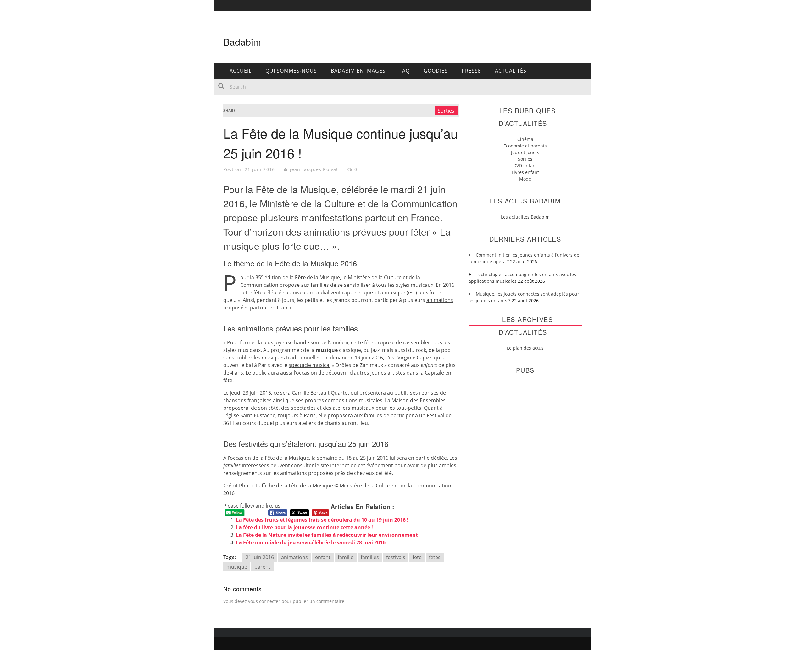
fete (417, 557)
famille (345, 557)
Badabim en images (358, 70)
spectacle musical (309, 365)
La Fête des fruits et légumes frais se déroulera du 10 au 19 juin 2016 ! (322, 519)
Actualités (510, 70)
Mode (525, 179)
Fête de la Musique (287, 457)
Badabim (242, 41)
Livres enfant (525, 172)
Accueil (241, 70)
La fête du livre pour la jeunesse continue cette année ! (304, 527)
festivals (395, 557)
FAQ (404, 70)
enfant (322, 557)
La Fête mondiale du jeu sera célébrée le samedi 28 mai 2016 (311, 542)
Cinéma (525, 139)
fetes (435, 557)
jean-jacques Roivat (314, 169)
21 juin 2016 (260, 557)
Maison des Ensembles (418, 400)
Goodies (436, 70)
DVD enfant (525, 166)
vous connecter (264, 601)
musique (395, 292)
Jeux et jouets (525, 152)
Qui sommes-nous (291, 70)
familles (370, 557)
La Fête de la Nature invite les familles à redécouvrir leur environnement (327, 534)
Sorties (446, 110)
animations (294, 557)
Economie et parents (525, 146)
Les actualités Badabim (525, 217)
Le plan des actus (525, 348)
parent (262, 566)
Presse (471, 70)
